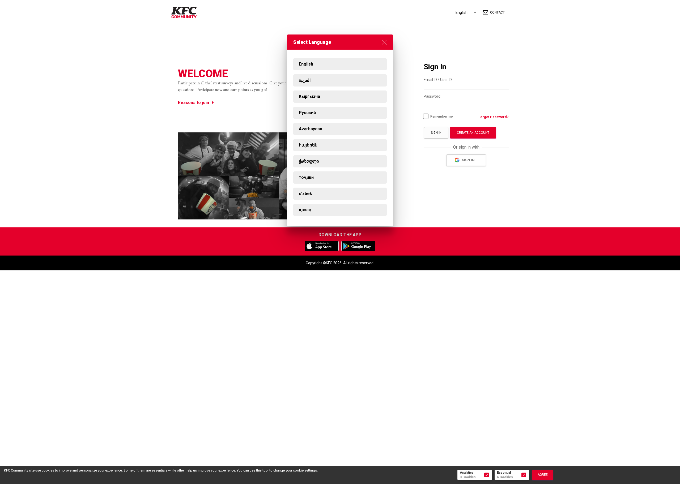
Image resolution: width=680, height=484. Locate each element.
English (306, 64)
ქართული (309, 161)
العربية (305, 80)
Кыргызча (309, 96)
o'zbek (305, 193)
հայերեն (308, 145)
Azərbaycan (310, 128)
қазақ (305, 209)
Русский (307, 112)
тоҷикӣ (306, 177)
